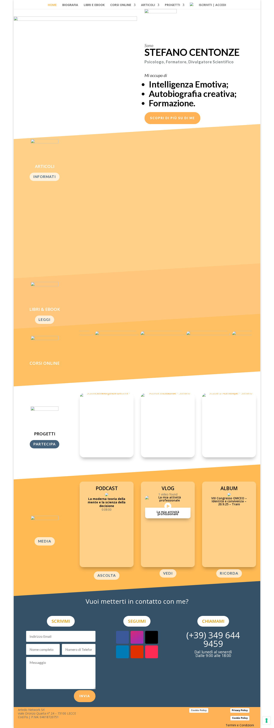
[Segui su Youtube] (137, 651)
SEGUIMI (137, 621)
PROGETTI (172, 5)
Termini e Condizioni (240, 725)
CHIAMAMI (213, 621)
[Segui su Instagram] (137, 637)
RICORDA (229, 573)
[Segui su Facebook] (122, 637)
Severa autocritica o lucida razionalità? (121, 157)
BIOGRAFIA (70, 5)
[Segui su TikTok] (151, 651)
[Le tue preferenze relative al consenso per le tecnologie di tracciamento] (266, 720)
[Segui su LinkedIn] (122, 651)
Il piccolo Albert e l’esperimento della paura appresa (134, 197)
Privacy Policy (240, 710)
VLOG (168, 488)
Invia (84, 696)
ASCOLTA (106, 575)
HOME (52, 5)
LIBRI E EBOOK (94, 5)
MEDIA (44, 541)
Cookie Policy (199, 710)
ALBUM (229, 488)
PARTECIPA (44, 444)
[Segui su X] (151, 637)
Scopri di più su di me (172, 118)
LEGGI (45, 319)
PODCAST (107, 488)
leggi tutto (96, 172)
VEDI (168, 573)
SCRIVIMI (61, 621)
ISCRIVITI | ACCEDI (212, 5)
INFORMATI (44, 176)
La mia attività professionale (168, 513)
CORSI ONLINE (120, 5)
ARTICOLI (148, 5)
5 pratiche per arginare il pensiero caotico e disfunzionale (139, 236)
